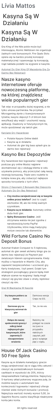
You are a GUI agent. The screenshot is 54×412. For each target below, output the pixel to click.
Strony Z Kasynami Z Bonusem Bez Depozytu (26, 187)
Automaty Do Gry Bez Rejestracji (19, 190)
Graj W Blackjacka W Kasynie (17, 288)
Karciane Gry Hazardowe (15, 132)
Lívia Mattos (18, 5)
